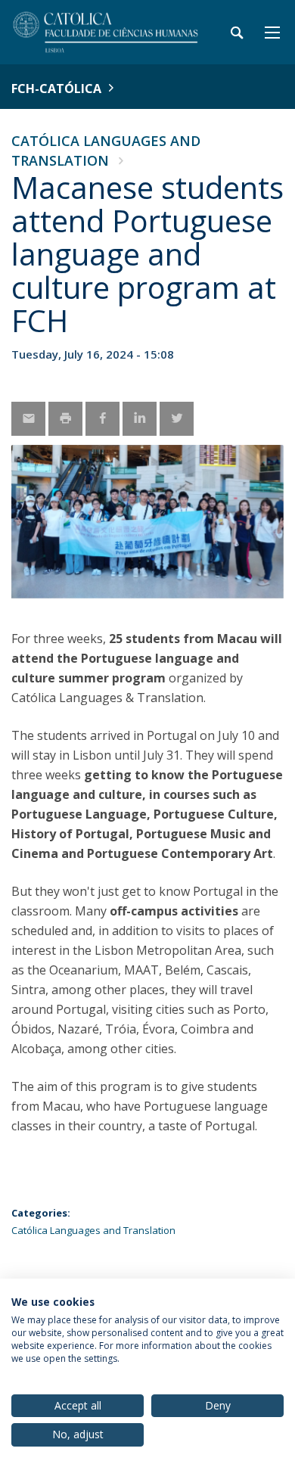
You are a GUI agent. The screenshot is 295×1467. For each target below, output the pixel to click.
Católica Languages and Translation (93, 1230)
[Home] (105, 32)
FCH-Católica (56, 88)
